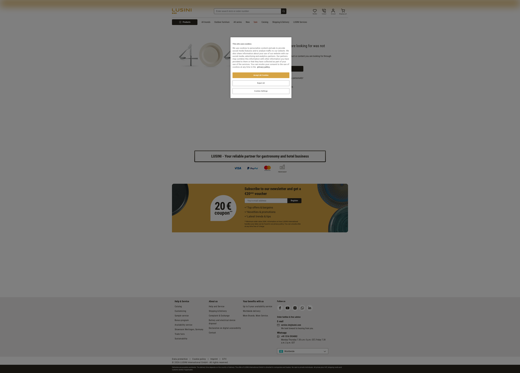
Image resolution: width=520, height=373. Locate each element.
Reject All (261, 83)
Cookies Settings (261, 91)
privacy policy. (263, 67)
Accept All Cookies (261, 75)
